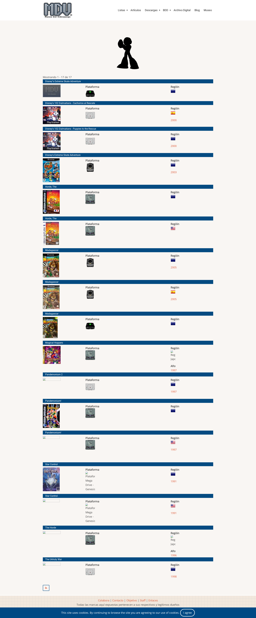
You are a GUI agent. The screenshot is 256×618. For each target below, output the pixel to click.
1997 (174, 370)
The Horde (50, 527)
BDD (165, 10)
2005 (174, 267)
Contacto (117, 600)
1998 (174, 576)
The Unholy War (53, 559)
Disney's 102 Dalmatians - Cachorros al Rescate (70, 103)
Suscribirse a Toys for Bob (128, 588)
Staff (142, 600)
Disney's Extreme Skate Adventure (62, 155)
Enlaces (153, 600)
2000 (174, 120)
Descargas (151, 10)
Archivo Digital (182, 10)
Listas (121, 10)
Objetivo (131, 600)
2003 (174, 172)
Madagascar (51, 250)
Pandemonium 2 (54, 374)
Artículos (136, 10)
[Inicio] (57, 10)
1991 (174, 481)
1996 (174, 555)
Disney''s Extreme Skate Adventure (63, 81)
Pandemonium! (53, 400)
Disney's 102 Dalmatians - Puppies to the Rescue (70, 128)
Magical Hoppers (54, 342)
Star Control (51, 464)
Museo (208, 10)
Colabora (103, 600)
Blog (197, 10)
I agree (187, 612)
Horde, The (50, 186)
